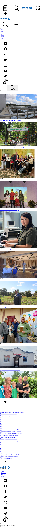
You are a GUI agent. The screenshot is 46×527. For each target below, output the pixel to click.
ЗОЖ (2, 38)
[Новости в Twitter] (23, 60)
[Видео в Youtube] (23, 71)
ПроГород (2, 36)
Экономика (2, 35)
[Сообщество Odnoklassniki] (23, 54)
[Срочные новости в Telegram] (23, 76)
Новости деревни (3, 473)
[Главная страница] (27, 10)
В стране (2, 476)
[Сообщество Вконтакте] (23, 43)
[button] (5, 10)
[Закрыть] (0, 28)
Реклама (2, 31)
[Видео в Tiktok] (23, 82)
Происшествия (3, 34)
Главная (2, 29)
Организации (3, 32)
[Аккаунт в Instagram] (23, 65)
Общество (2, 471)
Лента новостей (3, 30)
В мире (2, 39)
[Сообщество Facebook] (23, 49)
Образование (3, 474)
